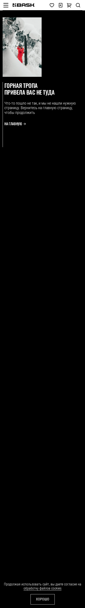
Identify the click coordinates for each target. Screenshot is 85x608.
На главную (13, 124)
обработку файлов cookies (42, 588)
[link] (23, 5)
